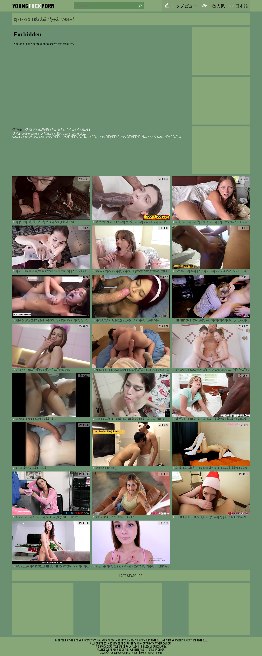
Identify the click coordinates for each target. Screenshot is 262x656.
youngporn (33, 5)
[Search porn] (140, 6)
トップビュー (184, 5)
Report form (155, 652)
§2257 (135, 652)
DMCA (143, 652)
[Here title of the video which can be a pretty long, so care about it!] (51, 198)
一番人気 (216, 5)
